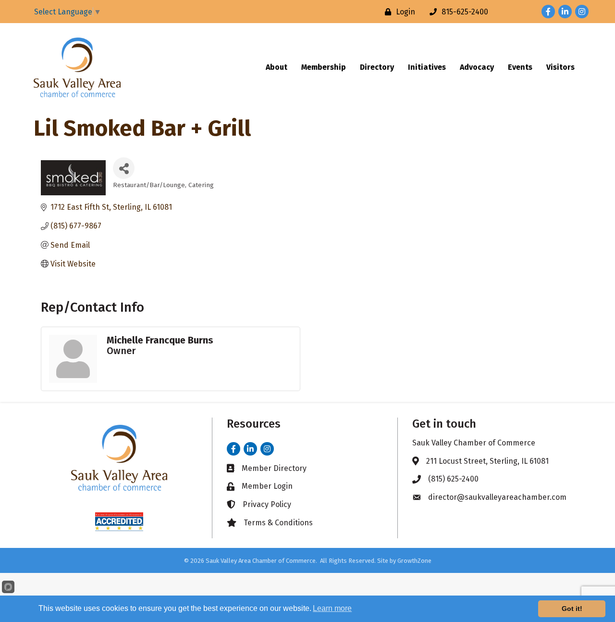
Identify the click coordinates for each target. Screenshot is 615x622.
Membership (323, 67)
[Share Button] (124, 168)
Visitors (560, 67)
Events (520, 67)
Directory (377, 67)
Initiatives (427, 67)
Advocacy (477, 67)
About (276, 67)
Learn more (332, 608)
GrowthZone (414, 560)
